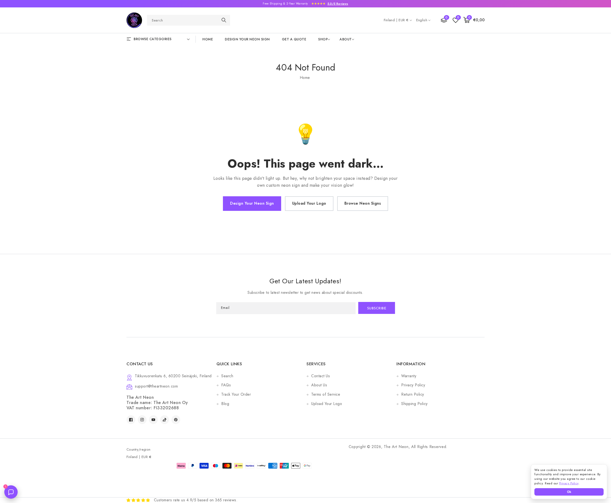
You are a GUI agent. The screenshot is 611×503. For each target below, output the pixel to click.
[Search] (223, 20)
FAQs (226, 385)
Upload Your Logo (309, 203)
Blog (225, 403)
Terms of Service (325, 394)
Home (305, 77)
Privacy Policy (413, 385)
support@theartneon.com (156, 386)
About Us (319, 385)
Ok (569, 492)
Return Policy (412, 394)
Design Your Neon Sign (252, 203)
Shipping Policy (414, 403)
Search (227, 376)
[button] (474, 20)
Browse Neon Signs (362, 203)
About (346, 39)
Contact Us (320, 376)
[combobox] (188, 20)
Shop (323, 39)
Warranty (408, 376)
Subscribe (376, 308)
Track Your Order (236, 394)
